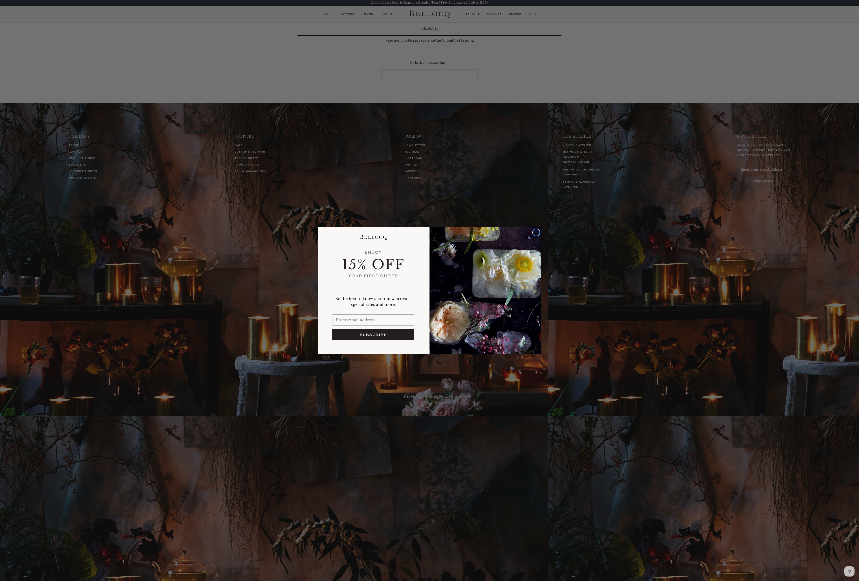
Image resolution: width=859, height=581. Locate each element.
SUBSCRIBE (373, 334)
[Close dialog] (536, 232)
